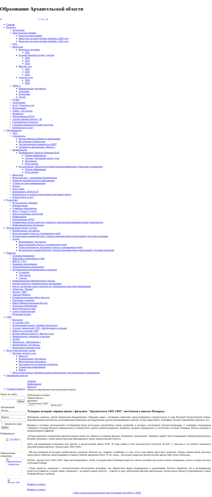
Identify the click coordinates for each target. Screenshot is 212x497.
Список (23, 278)
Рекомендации (20, 205)
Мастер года (25, 66)
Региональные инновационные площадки (34, 269)
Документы (25, 275)
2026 (27, 58)
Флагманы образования (24, 306)
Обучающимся (14, 130)
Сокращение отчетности (25, 122)
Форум (22, 370)
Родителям (24, 94)
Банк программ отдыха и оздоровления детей (36, 233)
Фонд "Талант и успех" (24, 211)
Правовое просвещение (24, 264)
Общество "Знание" (23, 289)
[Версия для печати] (47, 19)
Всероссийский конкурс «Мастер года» (33, 333)
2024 (27, 63)
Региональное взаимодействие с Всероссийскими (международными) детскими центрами (60, 236)
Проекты (11, 253)
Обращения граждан (17, 375)
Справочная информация (32, 367)
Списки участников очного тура (42, 158)
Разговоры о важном (23, 300)
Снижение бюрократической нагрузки (32, 124)
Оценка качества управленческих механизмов (36, 283)
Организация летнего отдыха (21, 228)
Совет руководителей (23, 311)
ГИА (15, 44)
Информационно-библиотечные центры (33, 280)
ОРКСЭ (16, 85)
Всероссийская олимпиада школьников (39, 138)
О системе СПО (20, 322)
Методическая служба (24, 308)
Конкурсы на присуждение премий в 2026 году (44, 38)
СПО (9, 317)
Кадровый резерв (21, 314)
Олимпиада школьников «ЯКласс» (37, 147)
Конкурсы (17, 46)
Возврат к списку (36, 484)
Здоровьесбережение (23, 255)
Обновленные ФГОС (23, 219)
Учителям (24, 91)
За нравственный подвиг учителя (36, 55)
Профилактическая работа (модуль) (31, 297)
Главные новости (16, 389)
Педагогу (11, 27)
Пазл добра (18, 189)
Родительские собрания (24, 202)
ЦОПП (16, 339)
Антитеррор (18, 102)
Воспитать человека (29, 49)
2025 (27, 52)
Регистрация (31, 163)
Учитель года (26, 77)
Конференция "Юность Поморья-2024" (39, 152)
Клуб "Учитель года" (23, 105)
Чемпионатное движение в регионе (31, 336)
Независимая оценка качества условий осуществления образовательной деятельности (57, 222)
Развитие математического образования (33, 180)
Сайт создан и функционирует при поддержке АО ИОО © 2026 (106, 492)
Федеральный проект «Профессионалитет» (35, 325)
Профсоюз (17, 113)
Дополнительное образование (28, 267)
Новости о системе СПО (25, 331)
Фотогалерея (19, 108)
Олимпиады (18, 136)
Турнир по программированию (28, 183)
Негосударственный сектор (20, 350)
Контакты (17, 319)
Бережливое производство (26, 347)
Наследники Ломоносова (32, 141)
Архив (22, 97)
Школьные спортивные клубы (28, 258)
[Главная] (39, 19)
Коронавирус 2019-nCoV (25, 191)
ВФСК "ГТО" (19, 261)
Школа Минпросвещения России (29, 303)
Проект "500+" (20, 292)
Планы (16, 186)
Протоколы (31, 161)
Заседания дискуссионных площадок (38, 364)
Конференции (19, 150)
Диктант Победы (21, 294)
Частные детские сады (24, 353)
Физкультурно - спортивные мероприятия (34, 177)
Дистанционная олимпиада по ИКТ (38, 144)
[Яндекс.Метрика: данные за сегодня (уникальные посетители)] (13, 480)
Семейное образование (24, 208)
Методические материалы (32, 361)
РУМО (16, 99)
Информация (19, 216)
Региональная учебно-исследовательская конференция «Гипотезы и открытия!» (61, 166)
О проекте (24, 272)
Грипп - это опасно (22, 111)
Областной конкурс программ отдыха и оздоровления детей (50, 247)
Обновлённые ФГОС (23, 116)
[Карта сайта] (44, 19)
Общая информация (35, 155)
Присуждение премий (24, 33)
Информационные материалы (28, 225)
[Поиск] (42, 19)
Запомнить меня (13, 424)
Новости (23, 356)
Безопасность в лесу (23, 127)
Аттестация (18, 30)
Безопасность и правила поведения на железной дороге (41, 194)
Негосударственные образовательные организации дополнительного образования (55, 372)
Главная (10, 24)
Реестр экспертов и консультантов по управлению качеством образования (51, 286)
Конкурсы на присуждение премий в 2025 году (44, 41)
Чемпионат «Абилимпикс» (26, 342)
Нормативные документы (32, 88)
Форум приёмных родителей (27, 214)
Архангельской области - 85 (27, 119)
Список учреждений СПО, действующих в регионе (39, 328)
